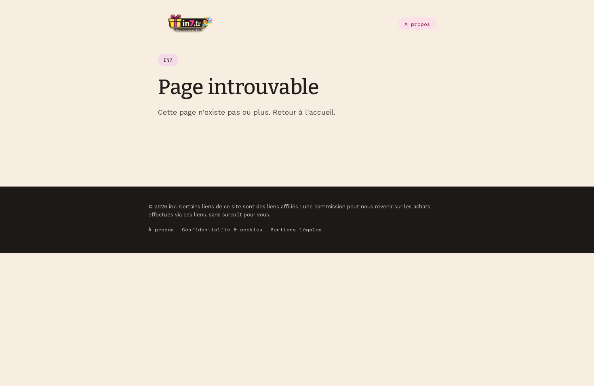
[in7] (185, 24)
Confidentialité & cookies (222, 229)
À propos (417, 24)
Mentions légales (296, 229)
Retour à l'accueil (303, 112)
